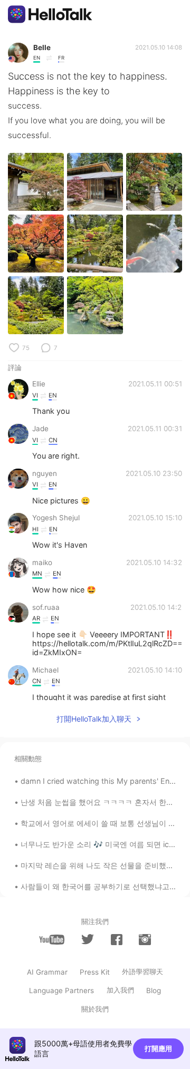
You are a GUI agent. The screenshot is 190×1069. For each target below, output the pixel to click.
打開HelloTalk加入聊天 (93, 718)
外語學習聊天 (142, 971)
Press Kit (95, 972)
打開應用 (158, 1048)
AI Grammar (47, 972)
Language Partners (61, 990)
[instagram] (144, 939)
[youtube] (51, 940)
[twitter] (87, 939)
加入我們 (120, 990)
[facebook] (116, 939)
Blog (153, 990)
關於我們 (95, 1009)
